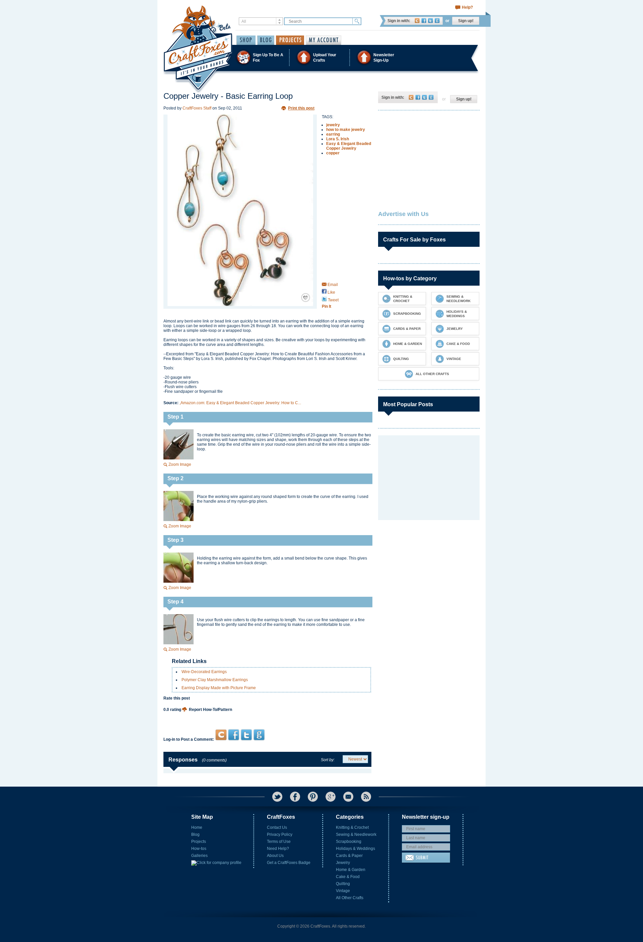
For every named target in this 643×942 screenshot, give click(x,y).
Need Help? (278, 848)
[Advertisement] (267, 716)
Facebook (423, 20)
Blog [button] (265, 40)
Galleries (199, 855)
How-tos (198, 848)
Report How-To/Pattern (210, 709)
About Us (275, 855)
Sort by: (328, 759)
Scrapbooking (348, 841)
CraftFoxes (417, 20)
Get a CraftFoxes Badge (288, 862)
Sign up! (466, 20)
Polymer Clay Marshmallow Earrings (215, 679)
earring (333, 134)
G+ (331, 797)
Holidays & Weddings (355, 848)
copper (333, 153)
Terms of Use (279, 841)
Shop (246, 40)
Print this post (301, 108)
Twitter (430, 20)
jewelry (333, 125)
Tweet (333, 300)
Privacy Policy (279, 834)
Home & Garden (350, 869)
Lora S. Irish (337, 139)
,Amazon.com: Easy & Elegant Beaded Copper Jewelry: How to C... (240, 403)
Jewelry (343, 862)
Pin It (326, 306)
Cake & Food (348, 876)
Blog (195, 834)
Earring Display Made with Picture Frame (219, 687)
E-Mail (348, 797)
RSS (366, 797)
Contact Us (277, 827)
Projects (198, 841)
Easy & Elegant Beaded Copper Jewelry (348, 146)
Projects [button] (290, 40)
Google (437, 20)
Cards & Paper (349, 855)
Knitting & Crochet (352, 827)
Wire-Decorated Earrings (204, 671)
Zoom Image (179, 464)
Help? (467, 7)
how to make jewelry (345, 129)
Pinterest (313, 797)
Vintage (343, 890)
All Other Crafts (349, 897)
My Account (323, 40)
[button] (321, 57)
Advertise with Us (403, 214)
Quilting (343, 883)
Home (196, 827)
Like (331, 292)
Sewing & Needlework (356, 834)
